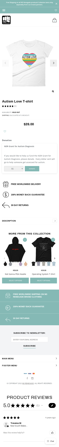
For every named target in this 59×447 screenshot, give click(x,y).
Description (9, 221)
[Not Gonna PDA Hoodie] (15, 252)
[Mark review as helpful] (52, 432)
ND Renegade (28, 383)
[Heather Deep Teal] (48, 264)
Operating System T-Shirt (43, 274)
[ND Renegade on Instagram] (32, 378)
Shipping (5, 115)
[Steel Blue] (53, 264)
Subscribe (29, 346)
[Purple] (20, 264)
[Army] (43, 264)
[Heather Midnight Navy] (38, 264)
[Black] (5, 264)
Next (55, 258)
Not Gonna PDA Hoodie (15, 274)
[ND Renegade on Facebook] (27, 378)
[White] (15, 264)
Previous (4, 258)
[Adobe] (25, 264)
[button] (42, 405)
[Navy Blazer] (10, 264)
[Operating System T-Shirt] (43, 252)
